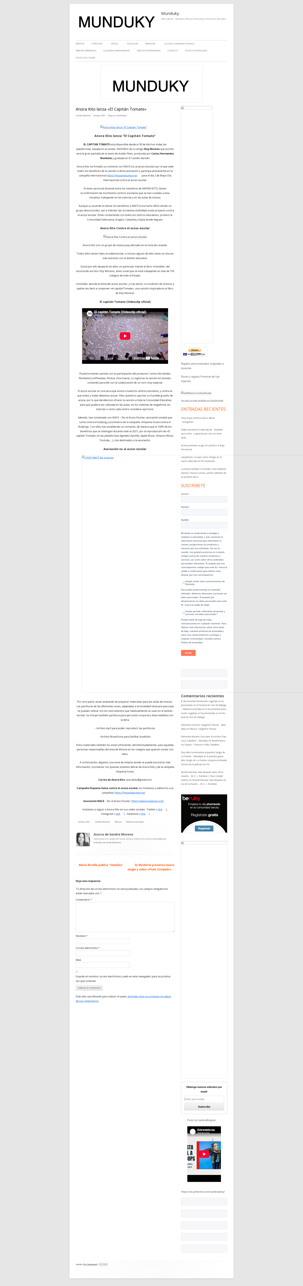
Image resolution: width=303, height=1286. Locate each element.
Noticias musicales (135, 821)
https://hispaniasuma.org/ (123, 175)
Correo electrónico (88, 948)
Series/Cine (150, 43)
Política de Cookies (85, 57)
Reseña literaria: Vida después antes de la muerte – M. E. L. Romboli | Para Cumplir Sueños (202, 776)
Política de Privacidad (196, 50)
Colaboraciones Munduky (116, 50)
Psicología (132, 43)
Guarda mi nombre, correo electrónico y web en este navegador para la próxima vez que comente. (123, 979)
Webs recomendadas (86, 50)
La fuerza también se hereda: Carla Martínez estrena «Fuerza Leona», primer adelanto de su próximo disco (203, 472)
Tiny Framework (90, 1264)
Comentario (84, 899)
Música (114, 43)
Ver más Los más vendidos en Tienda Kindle (202, 400)
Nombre (82, 936)
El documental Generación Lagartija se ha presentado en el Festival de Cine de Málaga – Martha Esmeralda (203, 705)
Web (78, 960)
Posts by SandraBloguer (201, 1120)
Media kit (80, 43)
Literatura (97, 43)
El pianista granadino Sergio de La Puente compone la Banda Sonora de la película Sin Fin (204, 760)
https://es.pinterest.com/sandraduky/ (203, 1191)
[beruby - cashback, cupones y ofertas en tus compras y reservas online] (204, 813)
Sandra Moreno (83, 115)
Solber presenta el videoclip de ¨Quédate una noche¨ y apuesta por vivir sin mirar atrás (202, 433)
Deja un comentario (117, 115)
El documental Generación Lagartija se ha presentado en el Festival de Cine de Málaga (204, 713)
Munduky (170, 13)
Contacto (172, 50)
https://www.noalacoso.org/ (149, 801)
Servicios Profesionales (148, 50)
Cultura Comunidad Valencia (179, 43)
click (161, 809)
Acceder (103, 1264)
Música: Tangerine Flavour (203, 728)
